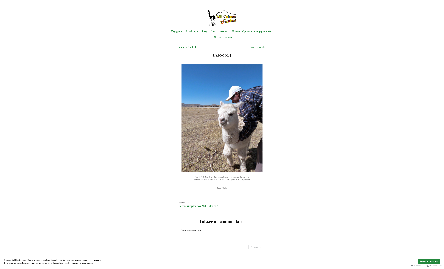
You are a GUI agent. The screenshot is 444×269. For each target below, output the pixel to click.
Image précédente (188, 47)
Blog (204, 31)
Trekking (191, 31)
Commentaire (256, 247)
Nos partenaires (223, 36)
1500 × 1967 (222, 188)
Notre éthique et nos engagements (251, 31)
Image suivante (257, 47)
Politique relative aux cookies (80, 263)
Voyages (175, 31)
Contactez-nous (220, 31)
